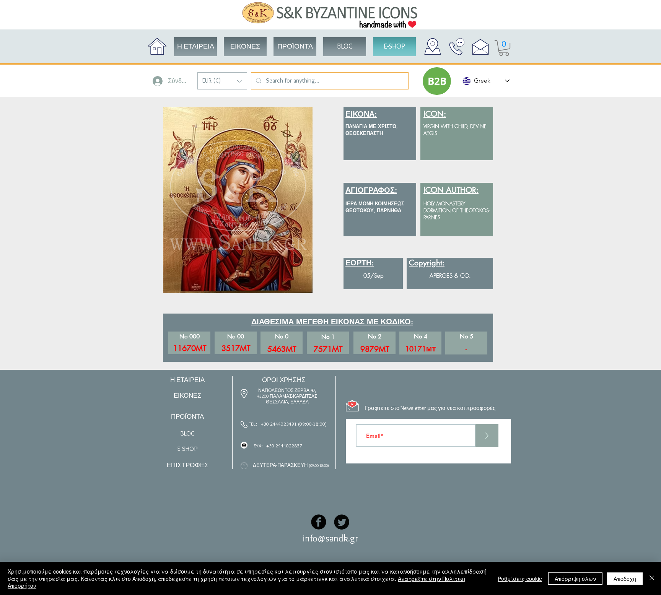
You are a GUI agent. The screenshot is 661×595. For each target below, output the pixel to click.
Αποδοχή (625, 578)
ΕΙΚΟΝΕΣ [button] (188, 395)
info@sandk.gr (330, 538)
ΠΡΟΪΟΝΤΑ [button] (187, 416)
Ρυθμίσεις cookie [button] (520, 578)
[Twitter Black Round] (341, 522)
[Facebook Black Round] (318, 522)
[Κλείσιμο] (651, 578)
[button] (222, 80)
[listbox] (222, 80)
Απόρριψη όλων (575, 578)
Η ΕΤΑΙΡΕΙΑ (187, 380)
